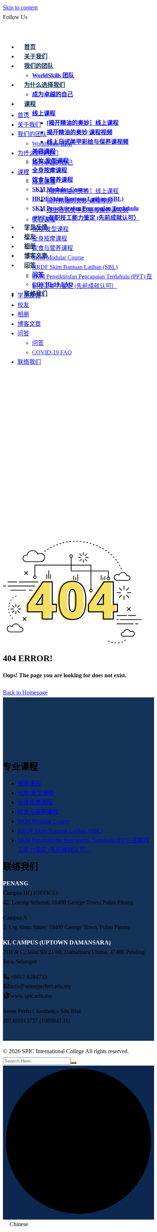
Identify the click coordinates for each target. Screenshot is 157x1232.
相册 (30, 246)
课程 (23, 172)
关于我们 (29, 125)
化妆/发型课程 (50, 229)
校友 (30, 237)
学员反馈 (29, 295)
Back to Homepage (25, 692)
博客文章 (29, 324)
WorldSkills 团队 (52, 143)
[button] (78, 1224)
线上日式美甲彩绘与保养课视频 (88, 142)
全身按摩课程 (49, 170)
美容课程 (43, 219)
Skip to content (20, 7)
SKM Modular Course (58, 257)
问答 (30, 265)
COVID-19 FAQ (52, 352)
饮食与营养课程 (52, 248)
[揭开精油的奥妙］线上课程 (83, 123)
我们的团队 (32, 134)
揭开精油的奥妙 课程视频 (79, 132)
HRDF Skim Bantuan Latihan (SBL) (75, 267)
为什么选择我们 (38, 153)
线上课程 (43, 113)
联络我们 (29, 362)
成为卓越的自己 (52, 162)
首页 (30, 47)
